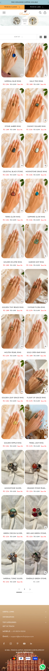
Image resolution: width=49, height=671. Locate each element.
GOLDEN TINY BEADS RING (13, 307)
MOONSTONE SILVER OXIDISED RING (12, 489)
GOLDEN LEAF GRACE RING (13, 398)
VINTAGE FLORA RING (36, 307)
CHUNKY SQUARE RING (36, 126)
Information (8, 617)
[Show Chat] (43, 667)
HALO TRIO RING (36, 81)
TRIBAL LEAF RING (36, 443)
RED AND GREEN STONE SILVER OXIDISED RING (36, 534)
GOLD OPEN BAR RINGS (36, 352)
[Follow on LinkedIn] (31, 643)
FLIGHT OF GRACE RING (36, 398)
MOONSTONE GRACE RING (36, 171)
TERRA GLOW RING (12, 217)
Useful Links (8, 612)
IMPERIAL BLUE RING (12, 81)
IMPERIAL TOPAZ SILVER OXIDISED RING (12, 579)
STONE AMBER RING (13, 126)
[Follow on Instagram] (10, 643)
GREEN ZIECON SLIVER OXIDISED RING (12, 534)
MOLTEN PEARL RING (12, 352)
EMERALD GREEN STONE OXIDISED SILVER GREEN (36, 579)
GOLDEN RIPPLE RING (12, 443)
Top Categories (9, 622)
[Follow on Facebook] (4, 643)
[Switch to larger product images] (41, 37)
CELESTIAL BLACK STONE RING (13, 172)
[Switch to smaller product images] (45, 37)
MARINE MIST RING (36, 262)
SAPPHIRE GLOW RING (36, 217)
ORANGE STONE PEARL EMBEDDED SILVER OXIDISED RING (36, 489)
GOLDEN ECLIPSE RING (13, 262)
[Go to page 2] (30, 589)
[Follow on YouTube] (24, 643)
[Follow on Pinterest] (17, 643)
